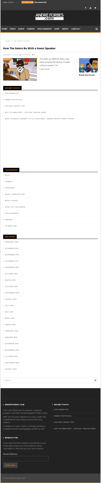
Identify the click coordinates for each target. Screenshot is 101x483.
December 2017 (11, 261)
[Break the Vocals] (88, 65)
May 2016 (9, 312)
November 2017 (12, 267)
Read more (45, 69)
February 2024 (11, 242)
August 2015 (11, 369)
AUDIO (21, 29)
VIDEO (13, 29)
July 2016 (9, 305)
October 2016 (11, 286)
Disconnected (12, 93)
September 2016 (12, 293)
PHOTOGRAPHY (44, 29)
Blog (7, 175)
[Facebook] (85, 7)
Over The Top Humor (15, 207)
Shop (56, 29)
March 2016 (10, 325)
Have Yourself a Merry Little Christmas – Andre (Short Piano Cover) (39, 119)
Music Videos (11, 200)
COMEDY (31, 29)
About (65, 29)
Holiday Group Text (15, 106)
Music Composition (15, 194)
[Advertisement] (23, 146)
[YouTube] (90, 7)
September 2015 (12, 363)
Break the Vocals (38, 2)
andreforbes (26, 55)
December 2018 (11, 248)
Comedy (26, 2)
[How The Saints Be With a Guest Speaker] (20, 69)
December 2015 (11, 344)
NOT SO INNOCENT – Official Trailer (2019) (25, 112)
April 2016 (9, 318)
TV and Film (11, 226)
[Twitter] (95, 7)
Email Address (10, 454)
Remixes (8, 220)
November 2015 (12, 350)
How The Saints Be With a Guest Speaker (29, 48)
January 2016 (11, 337)
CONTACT (75, 29)
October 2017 (11, 274)
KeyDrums (10, 188)
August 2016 (11, 299)
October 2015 (11, 356)
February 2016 (11, 331)
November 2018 (12, 255)
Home (4, 29)
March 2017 (10, 280)
